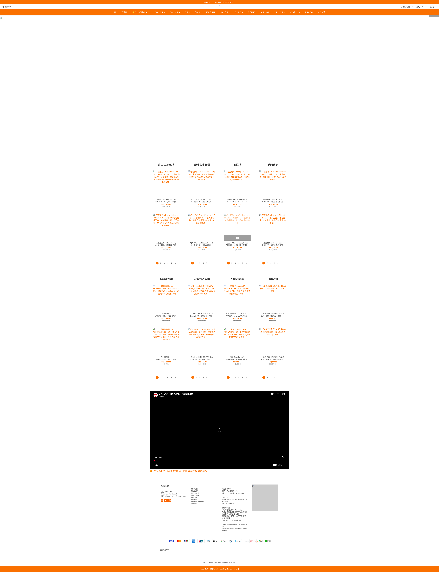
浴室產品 (224, 12)
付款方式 (194, 497)
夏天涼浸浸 (210, 12)
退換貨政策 (195, 493)
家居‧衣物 (265, 12)
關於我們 (194, 489)
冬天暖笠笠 (293, 12)
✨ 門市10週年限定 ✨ (141, 12)
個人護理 (251, 12)
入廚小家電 (159, 12)
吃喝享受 (321, 12)
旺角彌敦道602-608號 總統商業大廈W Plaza (234, 500)
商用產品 (308, 12)
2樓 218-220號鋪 (228, 503)
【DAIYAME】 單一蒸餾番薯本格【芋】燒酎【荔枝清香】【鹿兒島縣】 (180, 470)
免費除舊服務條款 (197, 501)
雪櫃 (186, 12)
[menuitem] (157, 263)
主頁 (114, 12)
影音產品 (279, 12)
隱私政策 (194, 491)
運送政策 (194, 499)
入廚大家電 (174, 12)
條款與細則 (195, 495)
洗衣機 (197, 12)
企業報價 (124, 12)
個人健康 (238, 12)
